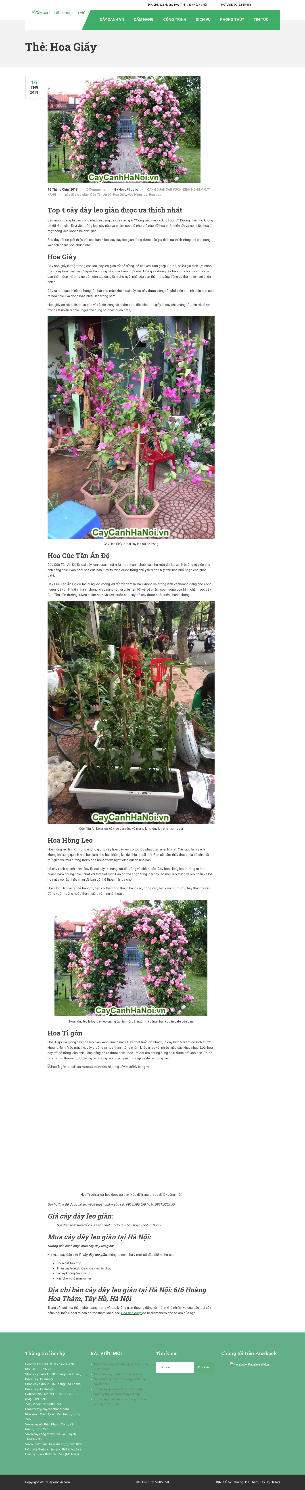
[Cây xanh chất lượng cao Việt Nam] (60, 13)
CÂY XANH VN (112, 19)
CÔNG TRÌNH (174, 19)
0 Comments (95, 189)
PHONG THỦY (232, 19)
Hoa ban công (131, 1313)
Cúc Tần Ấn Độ (100, 194)
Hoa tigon (156, 194)
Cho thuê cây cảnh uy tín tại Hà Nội (118, 1374)
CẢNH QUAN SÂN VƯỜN (164, 189)
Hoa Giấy (119, 194)
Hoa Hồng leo (137, 194)
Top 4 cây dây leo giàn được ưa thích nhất (115, 210)
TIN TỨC (261, 19)
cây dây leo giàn (77, 194)
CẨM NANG (144, 19)
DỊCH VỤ (203, 19)
